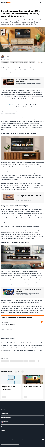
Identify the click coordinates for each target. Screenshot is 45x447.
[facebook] (2, 440)
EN (3, 422)
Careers (3, 426)
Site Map (3, 430)
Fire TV (17, 62)
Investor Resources (5, 417)
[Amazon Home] (5, 2)
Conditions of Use (9, 444)
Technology (12, 62)
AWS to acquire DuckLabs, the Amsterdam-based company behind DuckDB (19, 347)
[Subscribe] (42, 322)
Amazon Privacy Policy (5, 324)
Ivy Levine (10, 56)
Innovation (26, 62)
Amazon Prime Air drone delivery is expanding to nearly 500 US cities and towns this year (22, 350)
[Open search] (40, 2)
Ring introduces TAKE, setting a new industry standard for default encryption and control (23, 342)
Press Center (4, 409)
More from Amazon (5, 434)
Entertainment (31, 62)
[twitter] (22, 440)
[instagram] (12, 440)
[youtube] (43, 440)
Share (42, 62)
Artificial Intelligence (5, 62)
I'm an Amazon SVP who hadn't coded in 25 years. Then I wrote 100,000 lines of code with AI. (23, 345)
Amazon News (4, 406)
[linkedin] (32, 440)
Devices (21, 62)
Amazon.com (4, 413)
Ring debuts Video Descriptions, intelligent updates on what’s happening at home (9, 388)
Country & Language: (5, 421)
